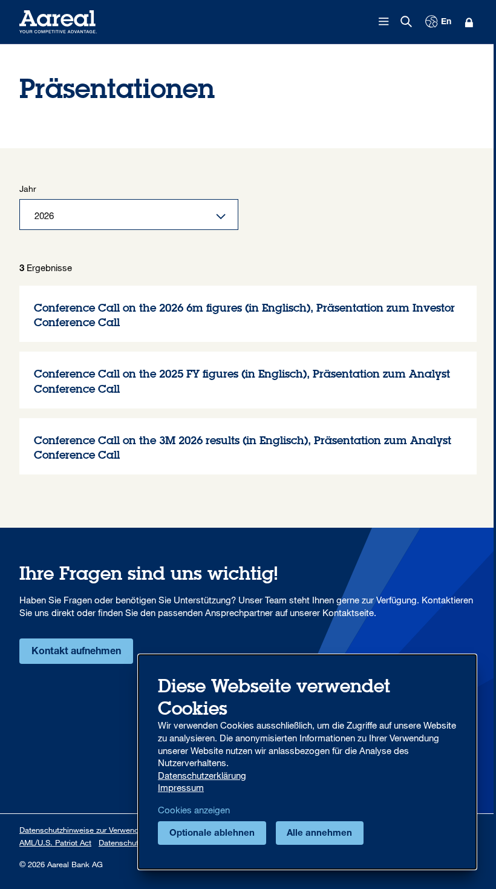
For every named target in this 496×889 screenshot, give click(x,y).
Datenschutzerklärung (202, 775)
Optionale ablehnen (212, 833)
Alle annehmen (319, 833)
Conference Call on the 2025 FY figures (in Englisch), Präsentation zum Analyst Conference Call (248, 380)
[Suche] (406, 21)
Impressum (181, 787)
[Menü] (384, 21)
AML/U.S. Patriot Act (55, 842)
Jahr (27, 188)
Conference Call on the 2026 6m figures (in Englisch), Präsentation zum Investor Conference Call (248, 314)
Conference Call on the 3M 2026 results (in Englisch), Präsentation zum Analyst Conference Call (248, 446)
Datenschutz (120, 842)
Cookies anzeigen (194, 809)
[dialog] (307, 762)
